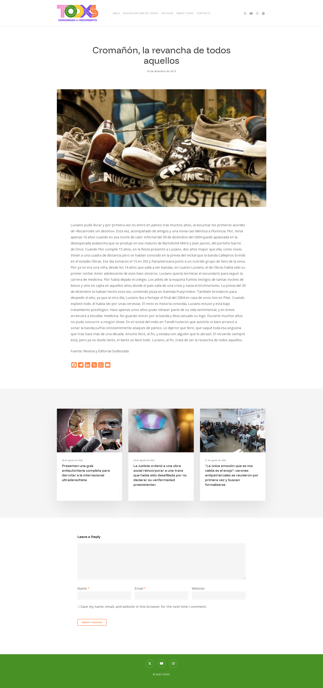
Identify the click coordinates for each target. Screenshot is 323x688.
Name (83, 588)
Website (198, 588)
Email (140, 588)
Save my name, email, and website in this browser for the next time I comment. (144, 606)
